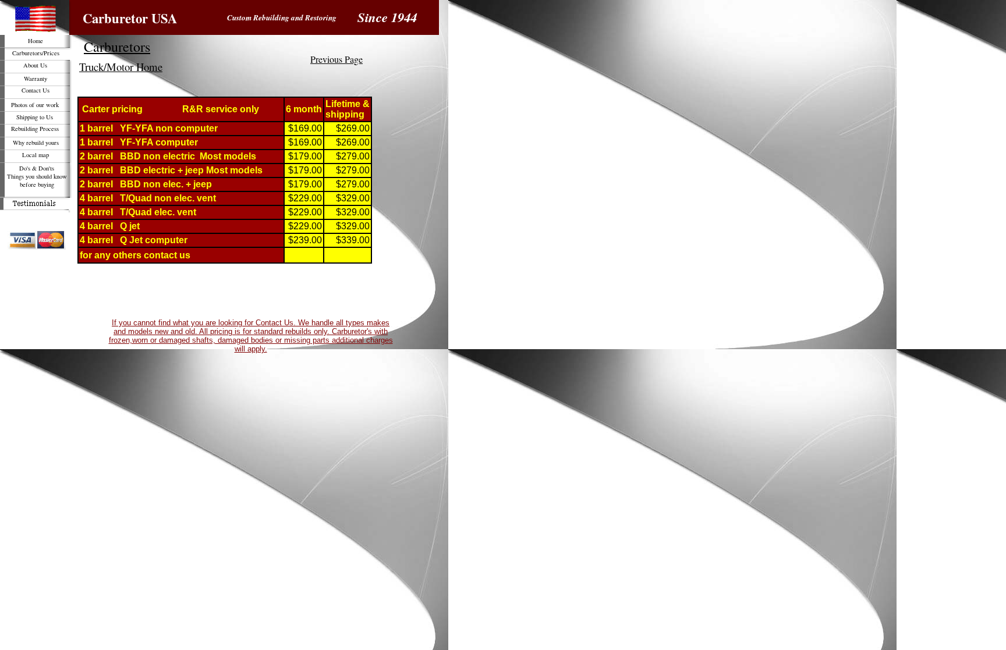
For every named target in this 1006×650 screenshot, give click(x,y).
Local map (35, 155)
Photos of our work (35, 105)
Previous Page (336, 59)
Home (35, 41)
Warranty (35, 78)
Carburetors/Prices (35, 53)
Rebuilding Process (35, 129)
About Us (35, 65)
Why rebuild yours (36, 142)
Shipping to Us (34, 117)
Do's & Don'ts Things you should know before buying (37, 176)
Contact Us (35, 90)
